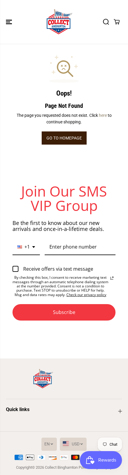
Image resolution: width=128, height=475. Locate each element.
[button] (9, 22)
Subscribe (64, 312)
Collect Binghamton (61, 467)
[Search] (106, 21)
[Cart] (116, 21)
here (103, 115)
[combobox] (26, 247)
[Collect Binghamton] (59, 21)
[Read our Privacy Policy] (111, 278)
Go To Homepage (64, 138)
